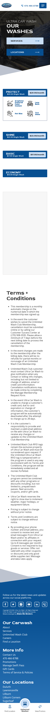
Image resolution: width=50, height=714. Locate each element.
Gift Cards (8, 669)
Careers (7, 638)
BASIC (10, 153)
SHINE (10, 135)
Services (16, 41)
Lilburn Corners (11, 697)
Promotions (9, 662)
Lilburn (7, 694)
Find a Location (11, 641)
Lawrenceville (10, 690)
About (6, 627)
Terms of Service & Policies (18, 672)
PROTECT (13, 92)
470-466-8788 (31, 5)
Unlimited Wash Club (15, 634)
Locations (17, 52)
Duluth (7, 687)
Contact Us (9, 655)
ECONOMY (13, 172)
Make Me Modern (24, 614)
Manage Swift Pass (13, 665)
